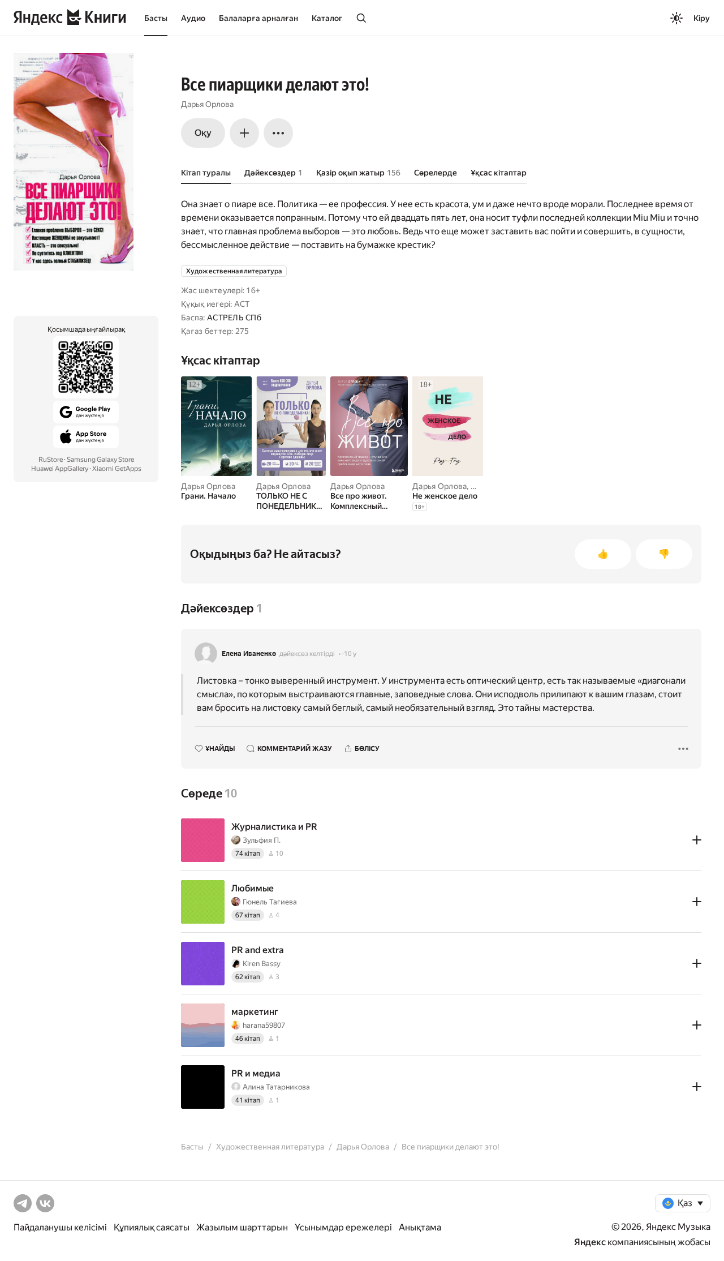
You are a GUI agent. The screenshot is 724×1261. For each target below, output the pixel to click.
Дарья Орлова (207, 104)
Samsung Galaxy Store (100, 460)
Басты (155, 18)
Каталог (327, 18)
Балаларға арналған (258, 18)
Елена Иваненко (249, 654)
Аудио (193, 18)
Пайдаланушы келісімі (60, 1227)
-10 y (349, 654)
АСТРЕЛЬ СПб (234, 317)
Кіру (701, 18)
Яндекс (590, 1242)
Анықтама (420, 1227)
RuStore (50, 460)
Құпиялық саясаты (151, 1227)
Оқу (203, 132)
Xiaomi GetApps (116, 469)
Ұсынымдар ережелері (343, 1227)
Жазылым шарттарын (242, 1227)
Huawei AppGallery (59, 469)
